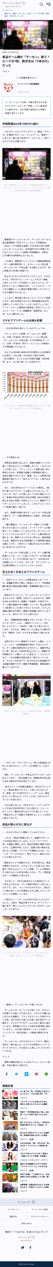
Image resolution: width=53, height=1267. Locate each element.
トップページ (7, 10)
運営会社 (13, 1216)
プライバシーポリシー (40, 1216)
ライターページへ (24, 92)
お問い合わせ (26, 1223)
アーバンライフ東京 (40, 1209)
